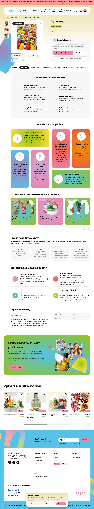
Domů (5, 17)
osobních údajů (77, 443)
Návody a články (35, 67)
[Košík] (85, 11)
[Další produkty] (88, 424)
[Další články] (88, 229)
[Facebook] (9, 462)
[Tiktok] (17, 462)
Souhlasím (61, 503)
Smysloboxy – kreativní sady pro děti (23, 17)
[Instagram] (13, 462)
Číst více (53, 34)
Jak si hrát (57, 67)
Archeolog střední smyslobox (9, 415)
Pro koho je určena (46, 67)
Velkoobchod (76, 457)
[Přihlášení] (81, 11)
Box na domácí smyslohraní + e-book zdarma (31, 416)
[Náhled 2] (6, 30)
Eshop (10, 17)
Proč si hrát (14, 67)
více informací (31, 503)
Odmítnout (49, 503)
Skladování (38, 460)
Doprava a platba (40, 466)
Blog (71, 10)
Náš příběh (61, 10)
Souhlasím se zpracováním (70, 443)
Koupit (20, 410)
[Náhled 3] (6, 36)
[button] (40, 23)
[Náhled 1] (6, 23)
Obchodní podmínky (41, 469)
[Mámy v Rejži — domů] (11, 11)
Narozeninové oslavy (53, 10)
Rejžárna (66, 10)
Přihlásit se (85, 440)
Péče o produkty (40, 463)
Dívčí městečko (74, 414)
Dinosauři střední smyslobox (53, 415)
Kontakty (38, 457)
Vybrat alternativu (61, 52)
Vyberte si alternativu (80, 67)
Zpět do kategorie (81, 52)
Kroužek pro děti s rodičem (43, 10)
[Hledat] (75, 11)
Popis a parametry (67, 67)
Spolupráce (33, 10)
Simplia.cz (87, 505)
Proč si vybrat (24, 67)
